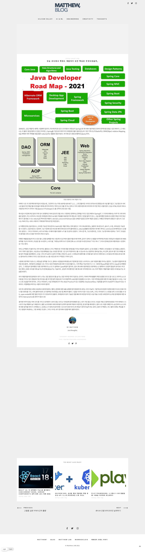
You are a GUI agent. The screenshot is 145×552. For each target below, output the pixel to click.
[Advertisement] (72, 39)
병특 (74, 339)
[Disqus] (72, 375)
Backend (71, 336)
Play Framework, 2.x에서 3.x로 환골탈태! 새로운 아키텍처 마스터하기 (108, 494)
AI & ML (59, 19)
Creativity (88, 19)
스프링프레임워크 (81, 339)
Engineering (73, 19)
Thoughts (102, 19)
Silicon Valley (45, 19)
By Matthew (72, 327)
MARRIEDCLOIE (81, 539)
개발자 (68, 339)
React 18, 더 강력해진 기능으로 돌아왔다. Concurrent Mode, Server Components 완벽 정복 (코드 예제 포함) (35, 492)
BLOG (53, 539)
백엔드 (71, 339)
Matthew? (42, 539)
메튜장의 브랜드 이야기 (100, 539)
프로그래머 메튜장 (80, 336)
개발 (64, 339)
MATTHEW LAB (65, 539)
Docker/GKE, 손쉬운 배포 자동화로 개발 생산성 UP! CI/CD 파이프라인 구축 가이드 (71, 494)
